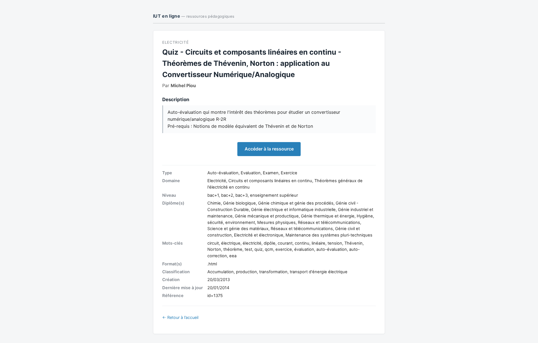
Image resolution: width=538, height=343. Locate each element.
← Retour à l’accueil (180, 317)
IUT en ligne (193, 16)
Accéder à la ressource (269, 149)
